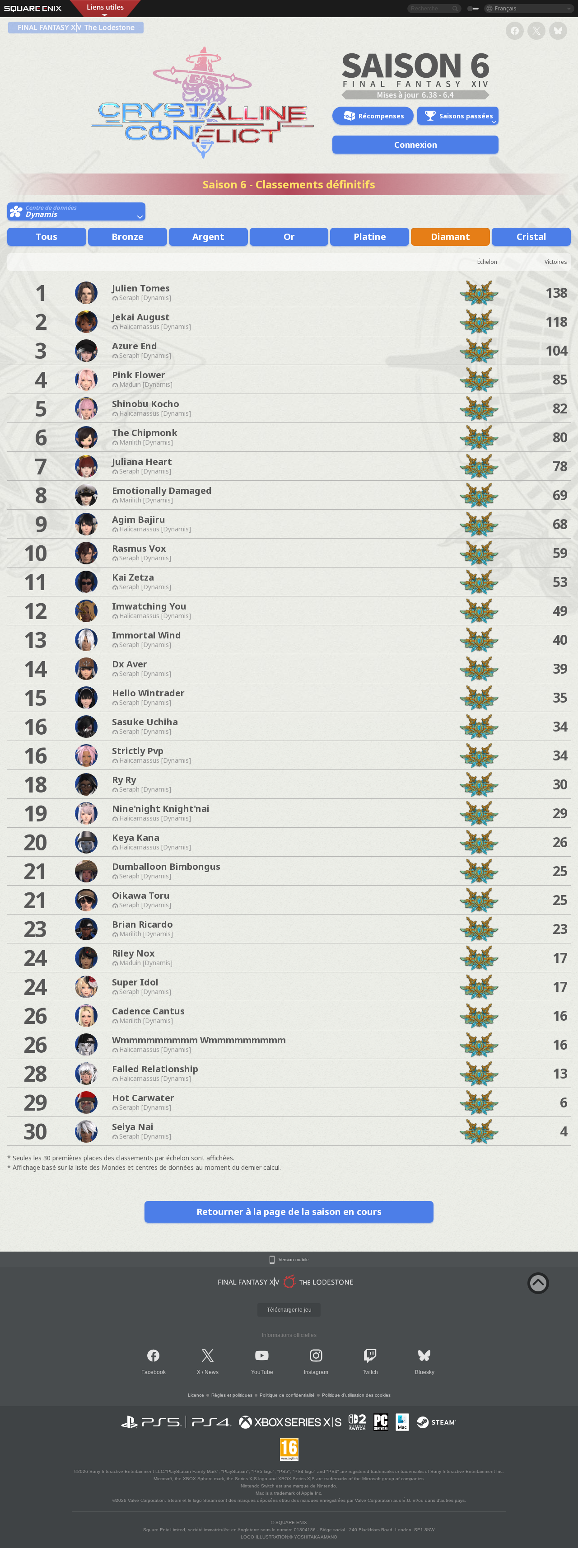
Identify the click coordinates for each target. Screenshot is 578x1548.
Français (506, 8)
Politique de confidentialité (287, 1395)
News (212, 1372)
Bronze (128, 236)
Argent (208, 236)
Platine (370, 236)
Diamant (450, 236)
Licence (196, 1395)
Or (289, 236)
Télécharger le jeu (289, 1310)
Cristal (531, 236)
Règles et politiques (231, 1395)
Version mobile (294, 1259)
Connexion (415, 144)
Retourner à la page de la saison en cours (289, 1212)
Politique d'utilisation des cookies (356, 1395)
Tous (46, 236)
